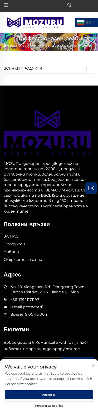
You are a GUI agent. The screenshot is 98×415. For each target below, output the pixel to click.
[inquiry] (91, 188)
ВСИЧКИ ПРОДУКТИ (23, 68)
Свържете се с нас (23, 259)
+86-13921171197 (24, 299)
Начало (15, 46)
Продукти (37, 46)
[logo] (35, 22)
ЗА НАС (11, 236)
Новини (11, 251)
